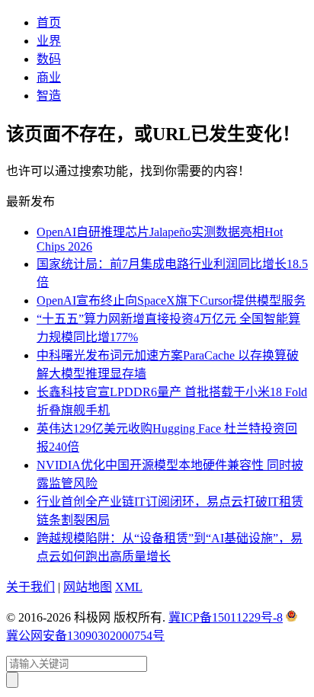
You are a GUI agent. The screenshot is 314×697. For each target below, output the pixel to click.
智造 (49, 95)
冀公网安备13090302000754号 (85, 635)
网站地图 (87, 586)
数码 (49, 59)
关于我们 (30, 586)
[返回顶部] (12, 680)
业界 (49, 40)
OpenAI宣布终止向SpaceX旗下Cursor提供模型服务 (171, 300)
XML (129, 586)
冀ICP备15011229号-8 (225, 617)
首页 (49, 22)
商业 (49, 77)
